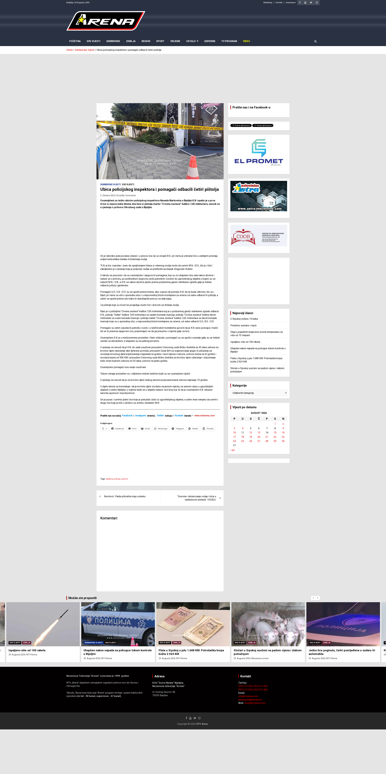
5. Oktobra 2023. (108, 195)
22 (275, 436)
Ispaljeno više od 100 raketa (245, 341)
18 (242, 436)
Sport (160, 41)
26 (250, 441)
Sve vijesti (128, 184)
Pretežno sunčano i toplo (243, 325)
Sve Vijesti (93, 41)
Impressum (291, 2)
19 (250, 436)
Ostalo (191, 41)
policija (117, 479)
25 (242, 441)
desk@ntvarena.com (255, 703)
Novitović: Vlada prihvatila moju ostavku (125, 496)
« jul (232, 450)
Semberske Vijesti (110, 184)
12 (250, 432)
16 (283, 432)
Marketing (267, 2)
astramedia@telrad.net (250, 699)
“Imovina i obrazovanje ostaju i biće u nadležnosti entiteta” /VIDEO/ (196, 498)
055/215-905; (245, 689)
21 (267, 436)
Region (146, 41)
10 (234, 432)
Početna (75, 41)
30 (283, 441)
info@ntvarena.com (248, 696)
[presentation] (313, 598)
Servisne (209, 41)
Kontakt (279, 2)
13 (259, 432)
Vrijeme (175, 41)
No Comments (129, 195)
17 (234, 436)
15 (275, 432)
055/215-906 (260, 689)
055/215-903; (245, 686)
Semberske (113, 41)
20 (259, 436)
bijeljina (109, 479)
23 (283, 436)
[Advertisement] (193, 76)
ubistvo (124, 479)
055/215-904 (260, 686)
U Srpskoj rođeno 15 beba (244, 318)
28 (267, 441)
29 (275, 441)
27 (259, 441)
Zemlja (131, 41)
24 (234, 441)
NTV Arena (32, 654)
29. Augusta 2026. (17, 654)
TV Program (229, 41)
